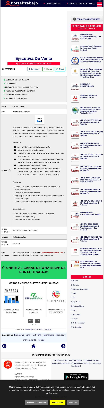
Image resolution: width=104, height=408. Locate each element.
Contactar (76, 366)
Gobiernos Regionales (80, 289)
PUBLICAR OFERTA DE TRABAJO (81, 4)
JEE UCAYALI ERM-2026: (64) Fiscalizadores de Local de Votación (91, 203)
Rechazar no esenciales (36, 402)
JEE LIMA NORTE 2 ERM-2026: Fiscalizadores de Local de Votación (91, 156)
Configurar (73, 402)
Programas (76, 314)
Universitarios (29, 340)
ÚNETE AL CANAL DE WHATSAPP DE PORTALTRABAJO (35, 270)
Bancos (75, 281)
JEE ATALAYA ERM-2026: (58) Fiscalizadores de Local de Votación (91, 122)
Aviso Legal (67, 360)
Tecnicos (60, 335)
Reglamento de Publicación (71, 363)
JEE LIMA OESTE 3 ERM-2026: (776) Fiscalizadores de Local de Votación (91, 168)
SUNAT (75, 319)
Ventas (41, 340)
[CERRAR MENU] (99, 4)
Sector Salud (77, 327)
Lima (28, 335)
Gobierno (76, 285)
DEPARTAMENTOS (53, 4)
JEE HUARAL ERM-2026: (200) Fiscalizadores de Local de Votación (91, 133)
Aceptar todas (57, 402)
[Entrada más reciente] (4, 347)
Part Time (36, 335)
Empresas (19, 335)
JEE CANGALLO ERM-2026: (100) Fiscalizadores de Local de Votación (90, 191)
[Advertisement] (34, 33)
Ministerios (76, 302)
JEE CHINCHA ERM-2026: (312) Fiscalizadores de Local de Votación (90, 145)
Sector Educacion (79, 323)
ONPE (75, 310)
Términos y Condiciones (83, 360)
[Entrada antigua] (63, 347)
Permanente (48, 335)
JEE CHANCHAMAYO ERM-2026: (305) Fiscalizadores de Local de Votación (91, 179)
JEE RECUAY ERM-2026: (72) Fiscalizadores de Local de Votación (91, 239)
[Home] (33, 347)
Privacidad (58, 360)
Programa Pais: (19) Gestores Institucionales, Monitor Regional (91, 48)
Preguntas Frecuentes (92, 363)
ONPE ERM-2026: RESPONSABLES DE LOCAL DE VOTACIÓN (90, 36)
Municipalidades (78, 306)
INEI (74, 293)
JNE (74, 298)
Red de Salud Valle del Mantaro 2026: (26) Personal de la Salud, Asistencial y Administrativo (91, 59)
